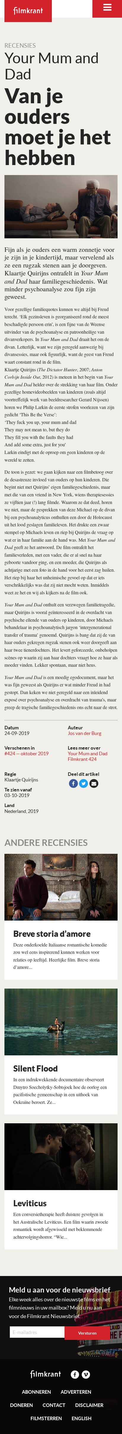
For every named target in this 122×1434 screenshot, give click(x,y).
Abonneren (36, 1392)
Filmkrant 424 (82, 759)
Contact (54, 1405)
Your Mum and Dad (87, 753)
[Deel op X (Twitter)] (83, 783)
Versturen (87, 1333)
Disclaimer (89, 1405)
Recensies (20, 45)
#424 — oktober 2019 (26, 753)
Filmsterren (46, 1418)
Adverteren (76, 1392)
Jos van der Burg (84, 733)
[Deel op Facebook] (73, 783)
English (82, 1418)
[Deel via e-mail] (93, 783)
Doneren (21, 1405)
